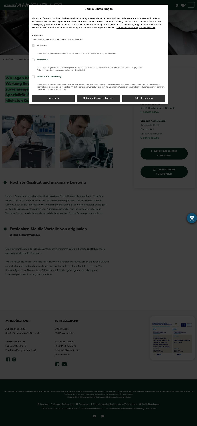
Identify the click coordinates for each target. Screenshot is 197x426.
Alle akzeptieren (144, 98)
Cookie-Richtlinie (147, 27)
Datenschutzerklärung (127, 27)
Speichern (53, 98)
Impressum (37, 35)
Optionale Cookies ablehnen (98, 98)
